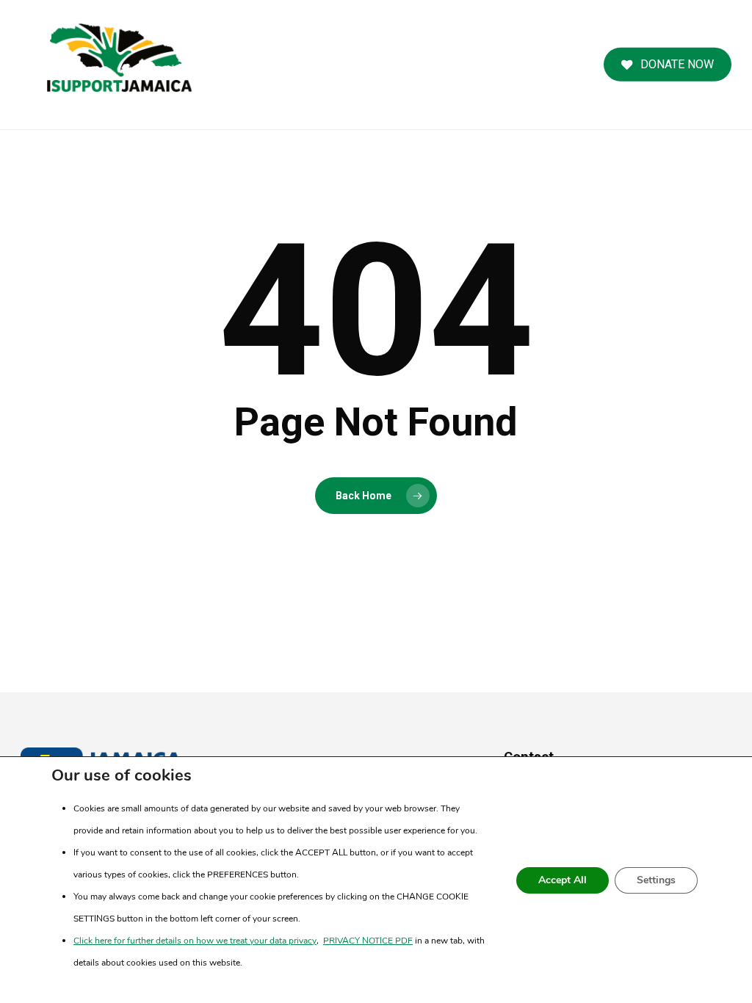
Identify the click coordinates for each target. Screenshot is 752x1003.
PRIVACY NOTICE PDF (368, 940)
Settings (656, 880)
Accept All (562, 880)
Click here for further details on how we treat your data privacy (195, 940)
